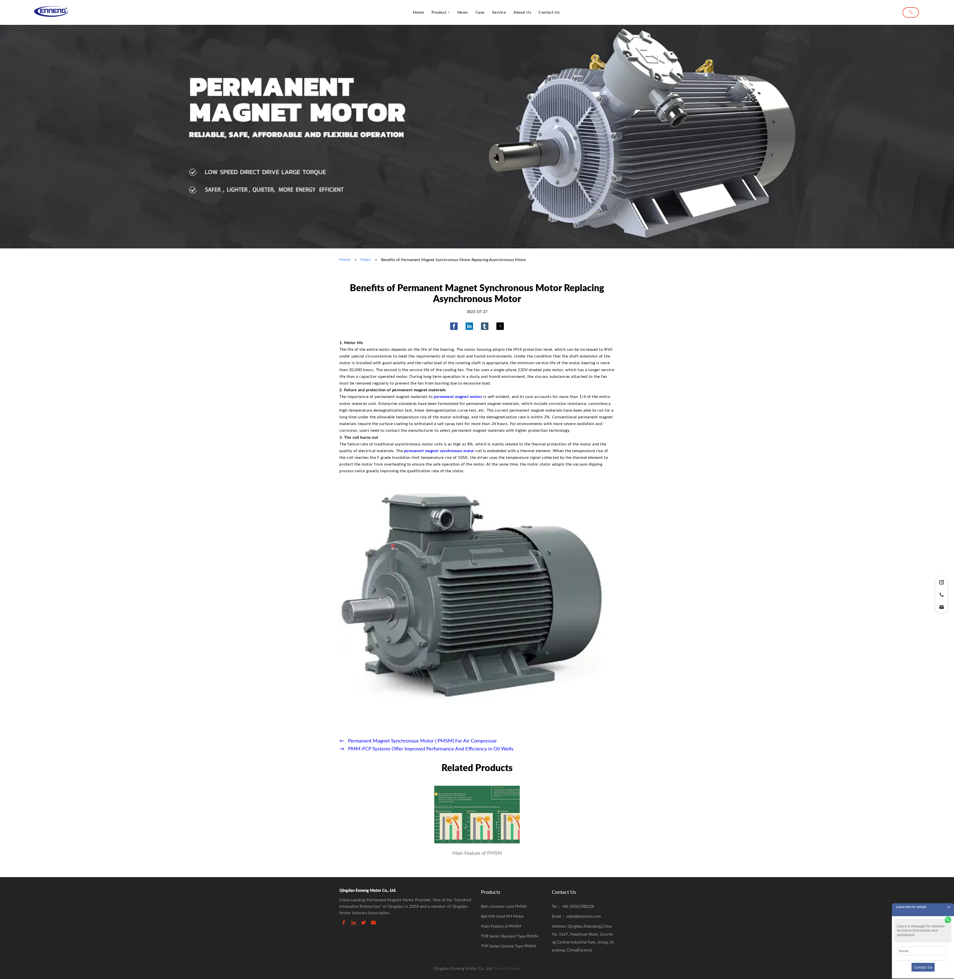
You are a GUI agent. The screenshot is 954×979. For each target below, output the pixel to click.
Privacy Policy (507, 969)
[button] (454, 326)
